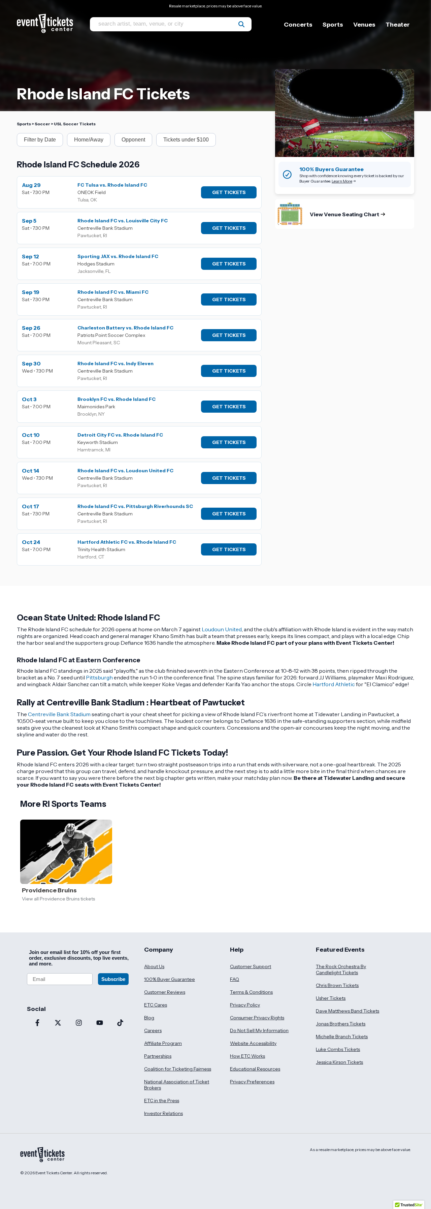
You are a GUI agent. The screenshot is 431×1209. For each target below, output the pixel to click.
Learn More (342, 181)
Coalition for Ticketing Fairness (177, 1069)
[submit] (241, 24)
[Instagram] (78, 1023)
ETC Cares (155, 1005)
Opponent (133, 139)
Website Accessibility (253, 1043)
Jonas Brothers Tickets (340, 1024)
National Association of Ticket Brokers (176, 1085)
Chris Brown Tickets (337, 985)
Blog (149, 1018)
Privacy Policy (245, 1005)
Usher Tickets (330, 998)
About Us (154, 966)
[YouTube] (99, 1023)
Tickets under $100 (186, 139)
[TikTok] (120, 1023)
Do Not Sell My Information (259, 1030)
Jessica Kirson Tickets (339, 1062)
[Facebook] (37, 1023)
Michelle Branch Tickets (342, 1036)
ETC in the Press (161, 1100)
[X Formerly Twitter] (58, 1023)
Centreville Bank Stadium (59, 714)
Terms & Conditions (251, 992)
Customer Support (250, 966)
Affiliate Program (163, 1043)
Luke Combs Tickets (338, 1049)
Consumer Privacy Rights (257, 1018)
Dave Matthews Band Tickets (347, 1011)
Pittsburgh (99, 677)
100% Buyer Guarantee (169, 979)
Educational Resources (255, 1069)
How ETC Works (247, 1056)
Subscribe (113, 979)
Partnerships (157, 1056)
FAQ (234, 979)
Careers (153, 1030)
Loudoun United (222, 629)
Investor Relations (163, 1113)
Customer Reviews (164, 992)
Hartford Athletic (333, 684)
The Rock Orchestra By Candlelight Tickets (341, 969)
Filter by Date (40, 139)
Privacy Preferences (252, 1082)
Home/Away (88, 139)
